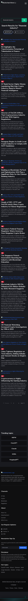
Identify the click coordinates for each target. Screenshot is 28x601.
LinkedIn (5, 529)
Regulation (4, 503)
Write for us (4, 520)
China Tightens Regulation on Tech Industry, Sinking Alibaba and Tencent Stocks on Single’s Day (13, 354)
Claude (14, 449)
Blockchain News (10, 582)
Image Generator (5, 570)
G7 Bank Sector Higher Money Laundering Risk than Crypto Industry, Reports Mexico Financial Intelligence (13, 87)
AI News (18, 570)
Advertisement (5, 515)
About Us (3, 512)
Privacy (11, 588)
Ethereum (17, 567)
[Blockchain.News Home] (8, 3)
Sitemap (20, 588)
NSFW (14, 438)
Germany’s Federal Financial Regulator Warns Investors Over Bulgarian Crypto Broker (13, 231)
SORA (14, 454)
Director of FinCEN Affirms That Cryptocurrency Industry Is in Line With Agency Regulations (13, 116)
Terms (7, 588)
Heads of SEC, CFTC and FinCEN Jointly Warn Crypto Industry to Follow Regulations (13, 204)
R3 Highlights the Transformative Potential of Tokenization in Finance (12, 49)
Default (8, 32)
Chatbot (13, 570)
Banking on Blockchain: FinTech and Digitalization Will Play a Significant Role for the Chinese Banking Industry (14, 173)
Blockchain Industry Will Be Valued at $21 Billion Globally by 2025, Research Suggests (13, 286)
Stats (15, 588)
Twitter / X (6, 531)
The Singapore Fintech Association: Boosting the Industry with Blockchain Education (11, 258)
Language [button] (13, 584)
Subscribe (23, 547)
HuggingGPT (14, 460)
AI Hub (3, 496)
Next (22, 403)
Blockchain (4, 501)
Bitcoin (12, 567)
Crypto (3, 498)
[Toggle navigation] (25, 3)
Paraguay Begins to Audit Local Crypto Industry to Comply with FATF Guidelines (14, 143)
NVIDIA (3, 572)
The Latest (19, 32)
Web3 (22, 567)
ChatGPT (14, 443)
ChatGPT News (5, 567)
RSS (4, 534)
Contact (3, 517)
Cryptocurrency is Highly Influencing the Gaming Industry (14, 379)
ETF (22, 570)
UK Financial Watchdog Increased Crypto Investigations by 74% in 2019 (14, 327)
